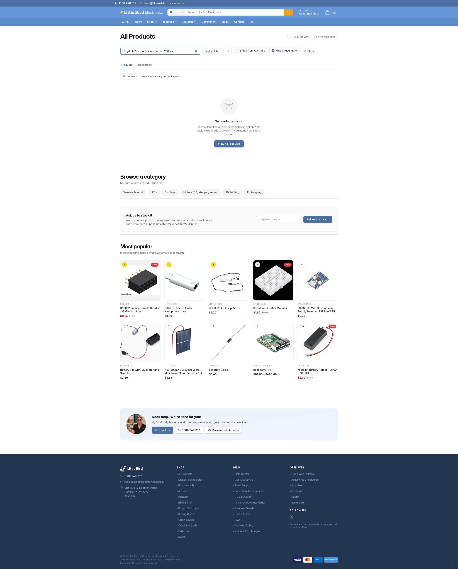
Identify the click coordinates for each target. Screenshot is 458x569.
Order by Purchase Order (250, 502)
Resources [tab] (145, 64)
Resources (167, 21)
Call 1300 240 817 (245, 479)
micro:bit (183, 496)
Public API (297, 491)
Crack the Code (187, 525)
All (127, 21)
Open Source (186, 519)
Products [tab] (126, 64)
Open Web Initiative (303, 473)
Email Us (164, 430)
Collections (184, 531)
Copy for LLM (301, 36)
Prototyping (254, 192)
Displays (170, 192)
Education (189, 21)
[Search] (288, 12)
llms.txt (295, 496)
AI (251, 21)
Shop (150, 21)
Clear (310, 51)
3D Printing (232, 192)
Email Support (243, 485)
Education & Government (249, 491)
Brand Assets (242, 513)
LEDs (154, 192)
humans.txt (297, 502)
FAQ (237, 519)
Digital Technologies (190, 479)
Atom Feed (297, 485)
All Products (185, 473)
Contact (239, 21)
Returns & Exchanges (247, 531)
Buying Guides (186, 513)
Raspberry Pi (186, 485)
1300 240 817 (191, 430)
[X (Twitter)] (291, 517)
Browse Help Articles (225, 430)
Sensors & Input (133, 192)
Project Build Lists (188, 508)
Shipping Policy (244, 525)
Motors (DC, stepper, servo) (200, 192)
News (138, 21)
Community (209, 21)
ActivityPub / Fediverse (305, 479)
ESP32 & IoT (185, 502)
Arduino (182, 491)
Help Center (242, 473)
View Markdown (326, 36)
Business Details (244, 508)
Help (225, 21)
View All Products (229, 143)
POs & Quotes (243, 496)
